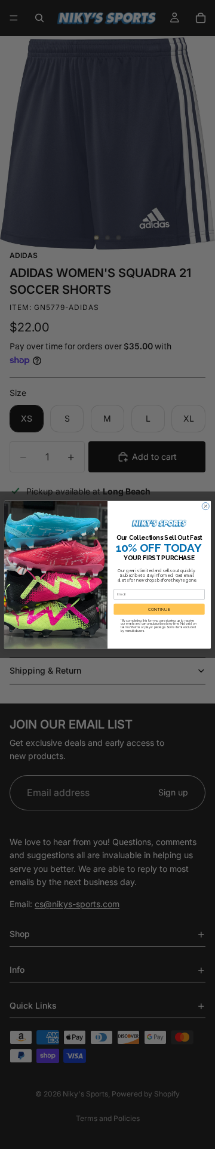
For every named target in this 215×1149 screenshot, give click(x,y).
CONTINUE (159, 608)
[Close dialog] (205, 505)
